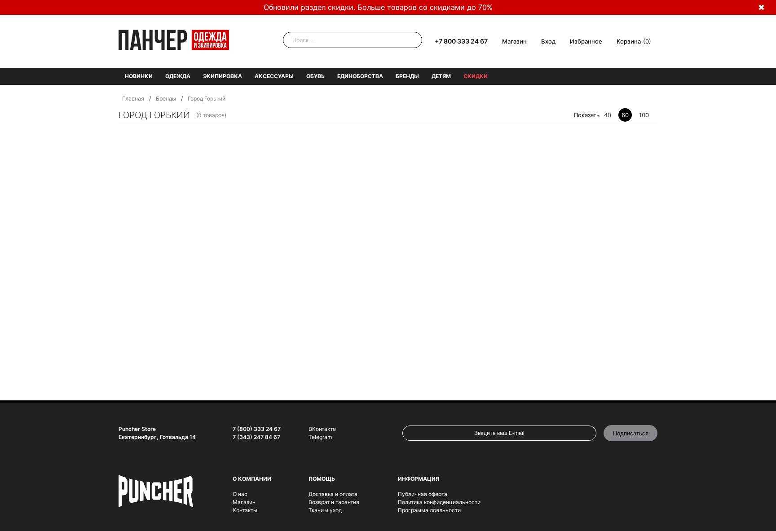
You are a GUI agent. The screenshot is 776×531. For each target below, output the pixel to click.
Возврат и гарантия (334, 502)
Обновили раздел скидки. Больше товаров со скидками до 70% (378, 7)
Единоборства (360, 76)
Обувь (315, 76)
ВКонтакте (322, 429)
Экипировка (222, 76)
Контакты (245, 510)
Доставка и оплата (333, 494)
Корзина (629, 41)
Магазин (514, 41)
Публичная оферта (422, 494)
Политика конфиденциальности (439, 502)
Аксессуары (274, 76)
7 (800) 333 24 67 (257, 429)
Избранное (586, 41)
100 (644, 114)
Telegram (320, 437)
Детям (441, 76)
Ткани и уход (325, 510)
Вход (548, 41)
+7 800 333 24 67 (461, 41)
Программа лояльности (429, 510)
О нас (240, 494)
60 (625, 114)
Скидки (475, 76)
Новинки (139, 76)
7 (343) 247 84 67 (256, 437)
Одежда (177, 76)
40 (607, 114)
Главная (133, 98)
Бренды (407, 76)
